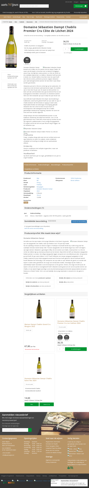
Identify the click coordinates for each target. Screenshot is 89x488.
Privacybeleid (62, 476)
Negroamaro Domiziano (53, 442)
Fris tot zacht (62, 327)
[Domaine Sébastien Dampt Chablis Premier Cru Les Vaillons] (72, 309)
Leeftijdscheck (53, 476)
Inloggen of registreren (7, 476)
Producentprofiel (67, 165)
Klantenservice (84, 2)
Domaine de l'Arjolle (52, 444)
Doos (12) (47, 404)
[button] (27, 60)
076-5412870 (68, 2)
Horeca (38, 476)
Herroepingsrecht (73, 476)
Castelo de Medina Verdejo (54, 452)
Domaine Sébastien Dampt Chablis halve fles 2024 (38, 380)
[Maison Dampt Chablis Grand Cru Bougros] (39, 309)
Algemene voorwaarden (53, 460)
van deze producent (37, 282)
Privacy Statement (51, 462)
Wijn (23, 17)
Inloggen (76, 2)
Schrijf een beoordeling (79, 221)
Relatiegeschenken (49, 17)
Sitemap (44, 476)
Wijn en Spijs (30, 17)
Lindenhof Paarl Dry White (53, 448)
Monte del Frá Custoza (52, 450)
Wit (36, 22)
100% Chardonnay (76, 178)
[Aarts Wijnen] (9, 5)
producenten (66, 282)
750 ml (39, 195)
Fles (31, 404)
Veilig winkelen (30, 476)
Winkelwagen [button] (80, 6)
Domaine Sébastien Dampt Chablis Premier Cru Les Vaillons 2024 (71, 322)
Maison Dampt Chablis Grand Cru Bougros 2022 (37, 325)
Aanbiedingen (17, 17)
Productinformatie (30, 165)
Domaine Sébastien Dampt (44, 189)
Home (10, 22)
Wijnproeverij (60, 17)
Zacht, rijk (28, 330)
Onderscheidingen (43, 165)
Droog (38, 182)
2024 (38, 191)
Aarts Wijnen (7, 17)
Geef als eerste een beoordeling (33, 228)
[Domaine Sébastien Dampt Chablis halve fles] (39, 364)
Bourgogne (30, 22)
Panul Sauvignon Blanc (52, 446)
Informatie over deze (38, 278)
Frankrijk (22, 22)
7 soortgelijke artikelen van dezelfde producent (57, 35)
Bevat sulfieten (75, 180)
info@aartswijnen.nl (8, 455)
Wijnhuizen (39, 17)
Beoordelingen (55, 165)
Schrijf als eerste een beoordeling (33, 35)
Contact (68, 17)
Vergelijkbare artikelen (31, 169)
